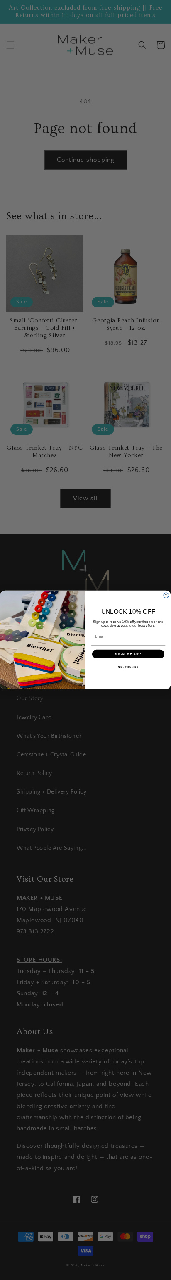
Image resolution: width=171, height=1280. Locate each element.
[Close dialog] (166, 595)
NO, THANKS (128, 666)
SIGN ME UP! (128, 654)
